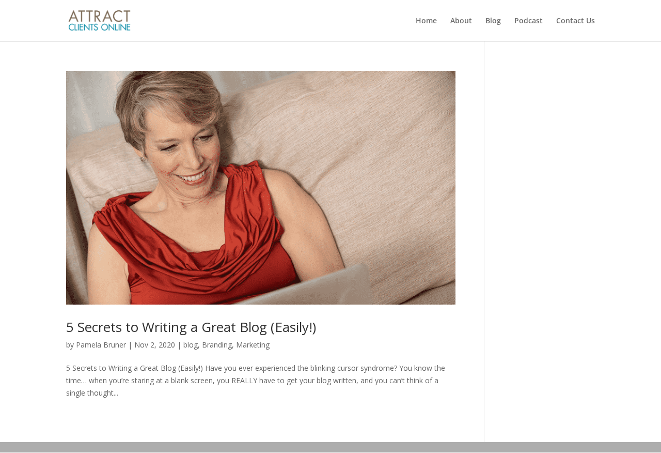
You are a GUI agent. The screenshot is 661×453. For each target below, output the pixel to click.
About (461, 21)
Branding (217, 345)
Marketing (253, 345)
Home (426, 21)
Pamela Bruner (101, 345)
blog (190, 345)
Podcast (528, 21)
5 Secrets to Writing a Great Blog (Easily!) (191, 327)
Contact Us (575, 21)
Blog (493, 21)
